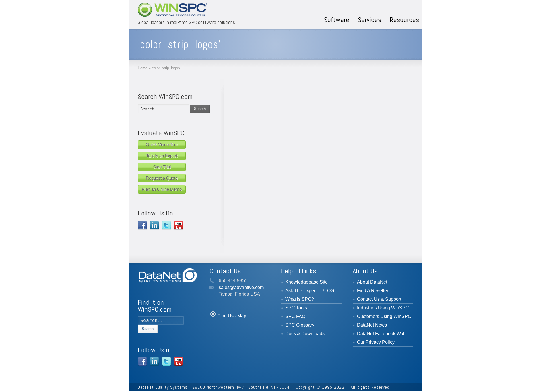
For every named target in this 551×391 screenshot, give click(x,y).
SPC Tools (296, 307)
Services (369, 19)
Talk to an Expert (161, 155)
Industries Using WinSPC (383, 307)
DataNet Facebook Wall (381, 333)
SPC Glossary (299, 325)
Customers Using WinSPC (384, 316)
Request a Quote (162, 178)
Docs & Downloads (305, 333)
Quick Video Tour (162, 144)
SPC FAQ (295, 316)
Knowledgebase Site (306, 282)
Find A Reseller (372, 290)
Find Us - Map (232, 315)
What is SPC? (299, 299)
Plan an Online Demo (162, 189)
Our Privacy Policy (376, 342)
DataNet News (372, 325)
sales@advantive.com (241, 287)
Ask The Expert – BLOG (309, 290)
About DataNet (372, 282)
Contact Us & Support (379, 299)
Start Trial (162, 166)
